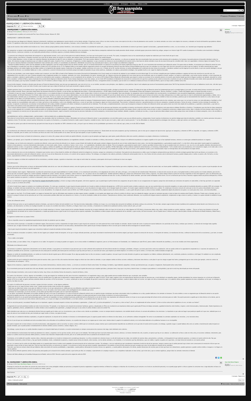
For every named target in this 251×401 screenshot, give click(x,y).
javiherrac (227, 29)
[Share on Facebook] (216, 357)
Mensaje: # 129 (12, 364)
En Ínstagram (124, 4)
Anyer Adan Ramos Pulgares (232, 362)
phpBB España (131, 390)
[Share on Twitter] (219, 357)
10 (230, 31)
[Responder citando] (221, 30)
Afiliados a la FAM (142, 4)
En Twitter (133, 4)
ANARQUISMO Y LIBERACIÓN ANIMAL (24, 23)
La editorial (107, 4)
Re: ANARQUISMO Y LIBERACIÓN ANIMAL (22, 362)
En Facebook (115, 4)
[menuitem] (21, 16)
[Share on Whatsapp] (221, 357)
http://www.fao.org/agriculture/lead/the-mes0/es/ (45, 181)
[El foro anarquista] (22, 10)
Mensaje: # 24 (12, 31)
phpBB (121, 387)
